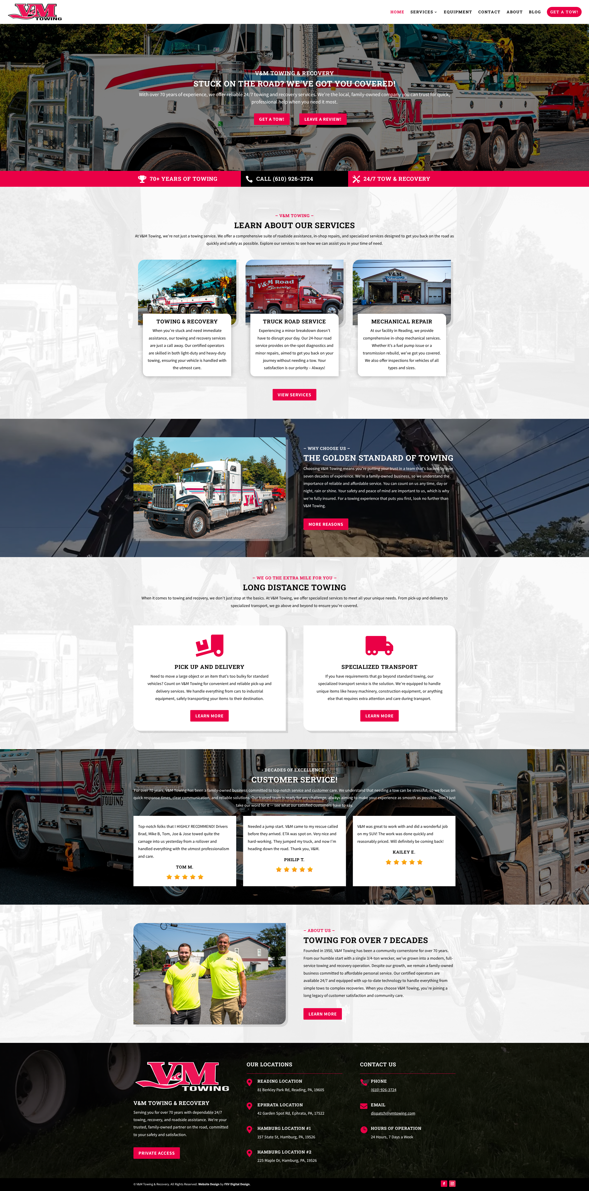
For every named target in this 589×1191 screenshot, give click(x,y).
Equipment (458, 12)
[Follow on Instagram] (452, 1183)
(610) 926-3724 (383, 1089)
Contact (489, 12)
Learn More (209, 716)
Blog (535, 12)
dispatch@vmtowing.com (393, 1113)
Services (421, 12)
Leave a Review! (323, 119)
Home (397, 12)
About (515, 12)
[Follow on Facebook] (444, 1183)
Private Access (157, 1153)
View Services (294, 395)
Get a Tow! (564, 11)
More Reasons (326, 524)
